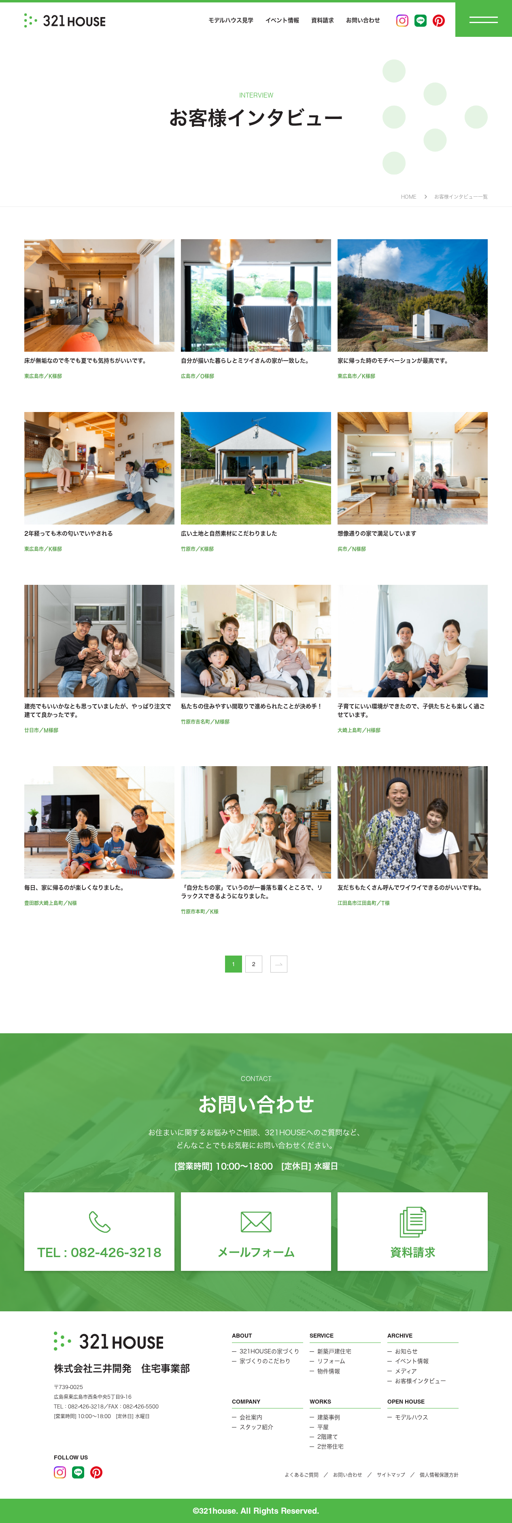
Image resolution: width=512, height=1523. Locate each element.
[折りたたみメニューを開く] (483, 19)
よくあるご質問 (302, 1474)
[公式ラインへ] (420, 21)
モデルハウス (411, 1417)
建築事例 (328, 1417)
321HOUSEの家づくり (270, 1351)
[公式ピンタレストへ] (439, 21)
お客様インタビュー (420, 1381)
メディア (406, 1371)
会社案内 (251, 1417)
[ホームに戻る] (64, 20)
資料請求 (322, 20)
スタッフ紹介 (256, 1427)
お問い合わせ (363, 20)
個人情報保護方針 (439, 1474)
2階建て (327, 1437)
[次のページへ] (278, 964)
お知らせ (406, 1351)
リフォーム (331, 1361)
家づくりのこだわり (265, 1361)
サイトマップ (391, 1474)
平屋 (323, 1427)
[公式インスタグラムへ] (402, 21)
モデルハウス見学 (230, 20)
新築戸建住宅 (334, 1351)
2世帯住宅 (330, 1446)
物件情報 (328, 1371)
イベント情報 (282, 20)
